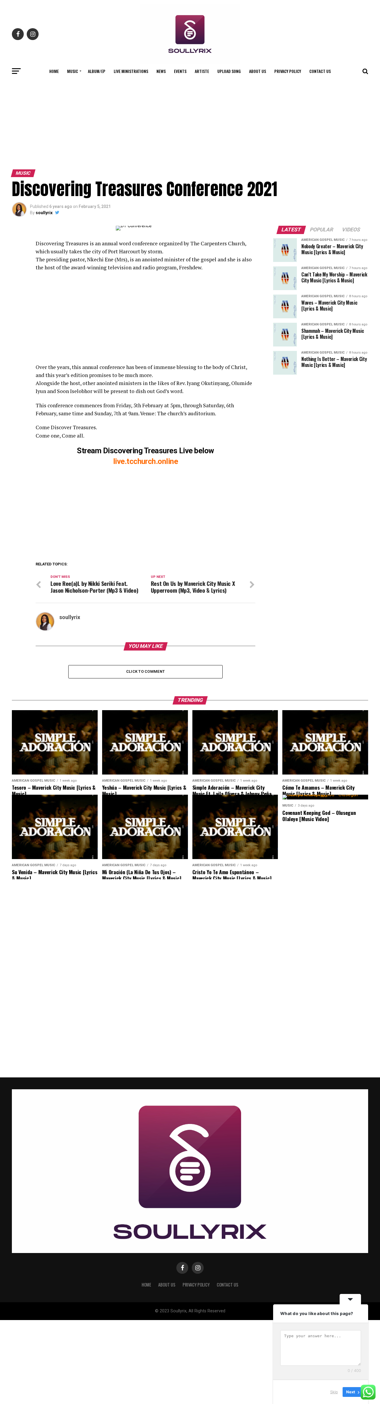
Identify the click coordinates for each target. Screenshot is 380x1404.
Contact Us (320, 71)
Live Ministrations (131, 71)
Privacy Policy (287, 71)
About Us (257, 71)
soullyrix (44, 212)
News (161, 71)
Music (72, 71)
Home (54, 71)
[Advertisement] (190, 122)
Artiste (202, 71)
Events (180, 71)
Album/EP (96, 71)
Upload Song (229, 71)
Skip (334, 1391)
